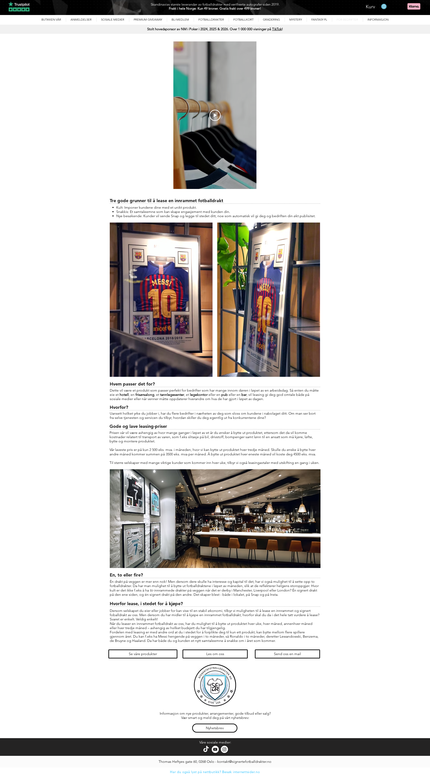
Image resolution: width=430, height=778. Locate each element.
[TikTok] (206, 749)
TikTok (277, 29)
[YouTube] (215, 749)
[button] (81, 20)
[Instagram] (224, 749)
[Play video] (215, 115)
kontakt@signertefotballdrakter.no (244, 761)
